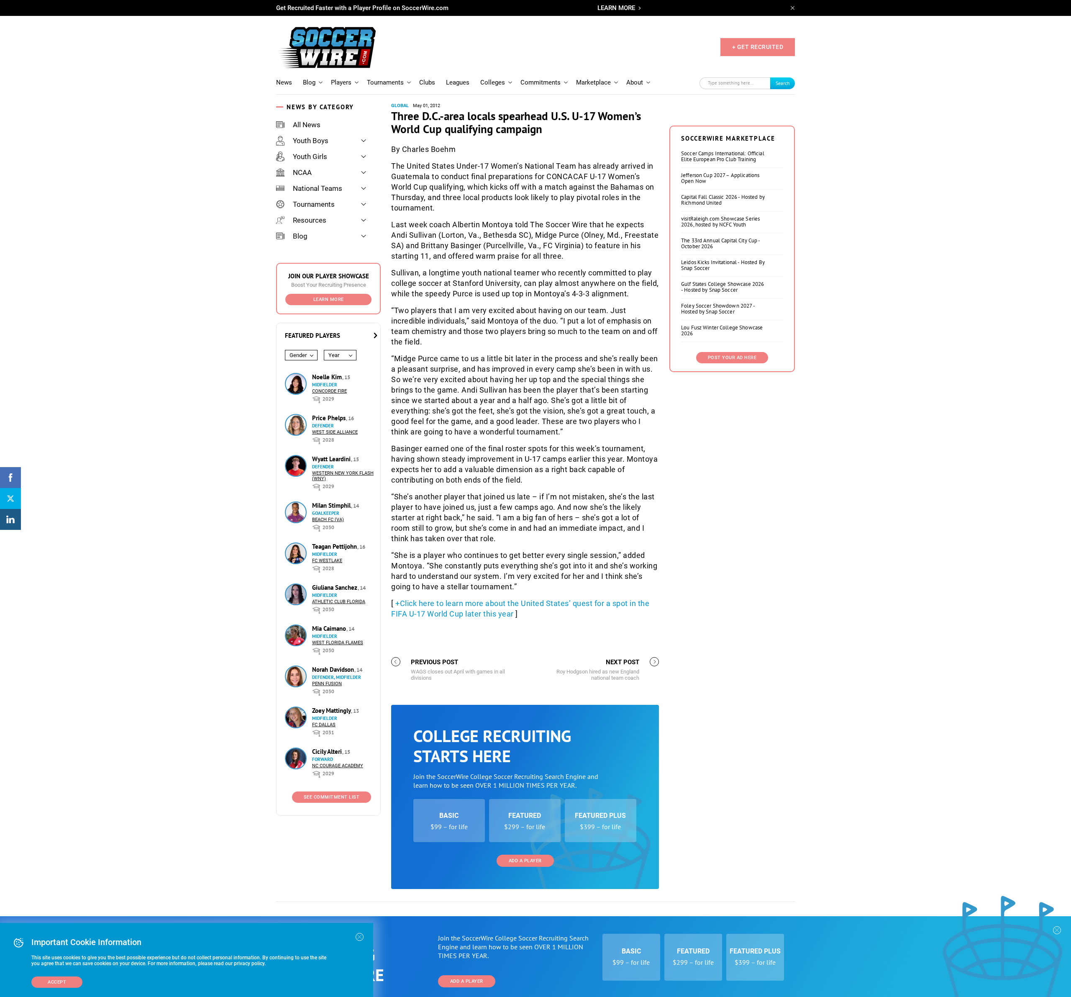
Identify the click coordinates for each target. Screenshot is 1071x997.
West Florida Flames (337, 642)
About (634, 82)
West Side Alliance (335, 432)
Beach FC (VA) (328, 519)
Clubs (427, 82)
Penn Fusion (327, 683)
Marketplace (593, 82)
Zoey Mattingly (332, 710)
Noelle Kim (327, 377)
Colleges (492, 82)
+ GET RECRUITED (758, 47)
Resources (309, 220)
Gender (298, 355)
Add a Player (525, 860)
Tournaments (385, 82)
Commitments (540, 82)
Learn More (328, 299)
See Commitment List (332, 797)
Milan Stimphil (332, 505)
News (284, 82)
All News (306, 125)
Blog (309, 82)
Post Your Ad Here (732, 357)
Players (341, 82)
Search (783, 83)
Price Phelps (329, 418)
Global (400, 105)
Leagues (457, 82)
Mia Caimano (330, 628)
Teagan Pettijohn (335, 546)
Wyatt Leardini (332, 459)
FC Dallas (324, 724)
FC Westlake (327, 560)
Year (333, 355)
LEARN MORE (616, 8)
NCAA (302, 172)
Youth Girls (310, 156)
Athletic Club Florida (338, 601)
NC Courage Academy (337, 765)
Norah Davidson (334, 669)
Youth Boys (310, 140)
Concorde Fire (329, 391)
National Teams (317, 188)
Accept (57, 982)
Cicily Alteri (327, 751)
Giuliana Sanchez (335, 587)
